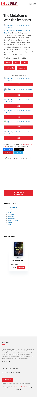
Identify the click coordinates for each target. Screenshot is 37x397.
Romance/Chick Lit (12, 207)
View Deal (21, 267)
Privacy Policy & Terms (26, 383)
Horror (9, 224)
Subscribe (6, 379)
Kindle (8, 62)
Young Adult (11, 214)
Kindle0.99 (18, 84)
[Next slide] (29, 259)
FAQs (14, 383)
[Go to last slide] (8, 259)
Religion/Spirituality (13, 220)
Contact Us (18, 383)
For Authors (9, 383)
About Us (4, 383)
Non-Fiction (11, 213)
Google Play (22, 68)
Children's (10, 222)
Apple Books (10, 68)
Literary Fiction (11, 218)
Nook (16, 62)
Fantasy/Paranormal (13, 211)
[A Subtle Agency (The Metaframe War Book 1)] (18, 26)
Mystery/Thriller (12, 209)
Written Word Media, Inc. (21, 387)
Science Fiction (11, 216)
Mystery (22, 158)
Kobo (24, 62)
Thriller (8, 161)
